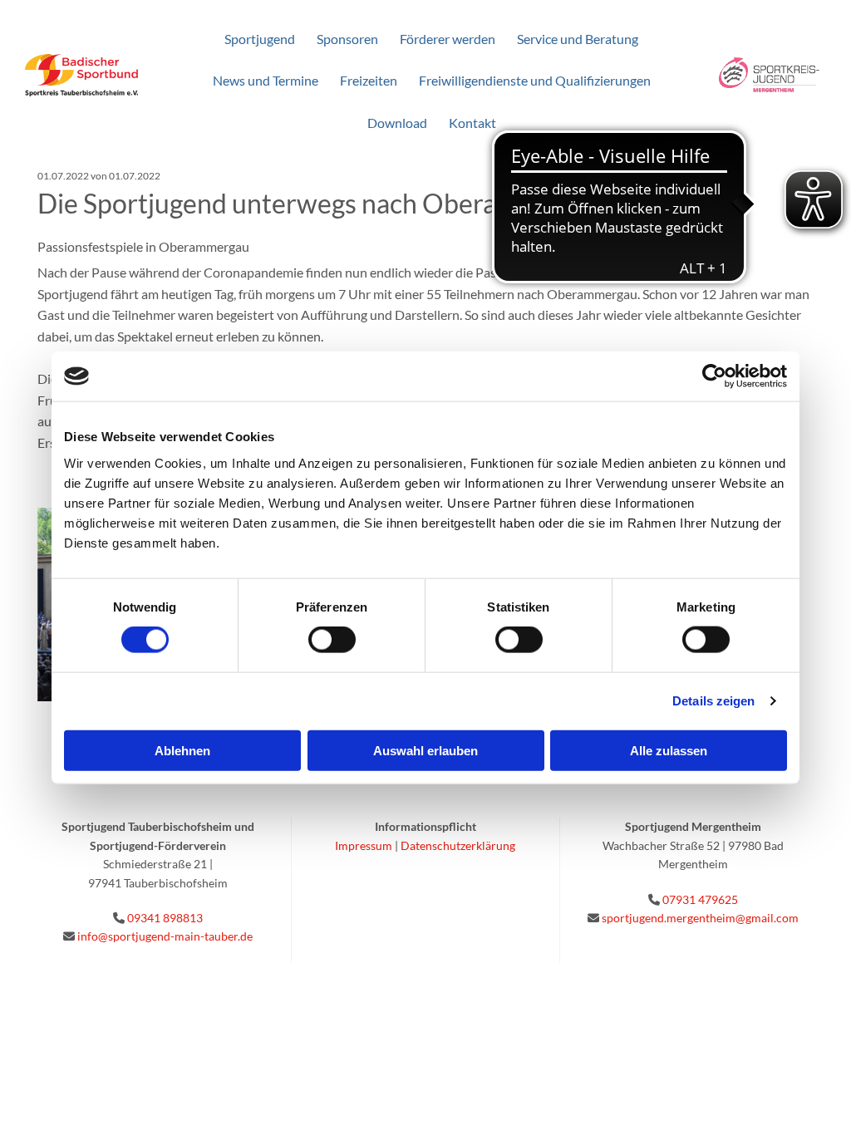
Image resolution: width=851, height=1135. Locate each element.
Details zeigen (713, 701)
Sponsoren (347, 39)
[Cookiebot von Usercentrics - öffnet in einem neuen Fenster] (714, 376)
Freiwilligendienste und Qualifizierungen (535, 80)
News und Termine (265, 80)
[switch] (332, 639)
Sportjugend (259, 39)
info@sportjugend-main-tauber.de (165, 936)
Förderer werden (447, 39)
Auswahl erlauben (425, 750)
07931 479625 (700, 899)
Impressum (363, 845)
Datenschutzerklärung (458, 845)
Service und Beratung (577, 39)
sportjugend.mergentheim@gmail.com (700, 918)
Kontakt (472, 122)
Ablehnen (182, 750)
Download (397, 122)
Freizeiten (368, 80)
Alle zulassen (668, 750)
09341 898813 (165, 918)
